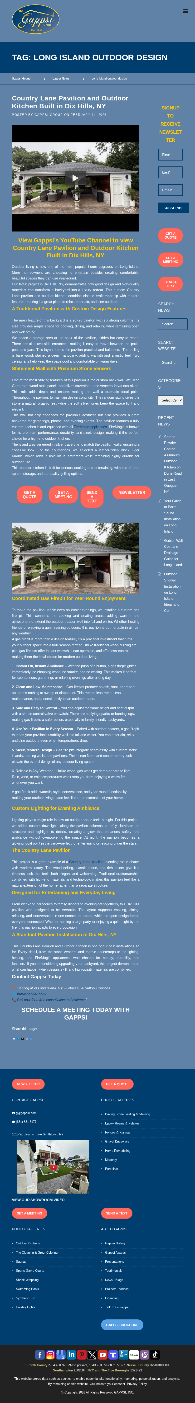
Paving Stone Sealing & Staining (127, 1114)
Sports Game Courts (30, 1270)
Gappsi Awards (115, 1252)
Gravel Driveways (117, 1141)
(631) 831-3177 (26, 1122)
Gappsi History (115, 1243)
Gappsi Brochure (122, 1325)
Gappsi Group (48, 115)
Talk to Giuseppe (116, 1307)
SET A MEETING (63, 495)
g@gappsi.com (26, 1113)
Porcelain (111, 1169)
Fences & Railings (117, 1132)
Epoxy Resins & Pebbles (122, 1123)
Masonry (111, 1160)
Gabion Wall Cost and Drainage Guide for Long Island (173, 553)
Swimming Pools (27, 1289)
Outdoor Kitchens (28, 1243)
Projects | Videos (117, 1289)
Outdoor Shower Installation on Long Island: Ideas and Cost (172, 592)
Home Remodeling (117, 1151)
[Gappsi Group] (35, 19)
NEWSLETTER (131, 493)
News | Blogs (114, 1280)
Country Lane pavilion (86, 862)
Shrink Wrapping (27, 1280)
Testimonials (113, 1270)
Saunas (21, 1261)
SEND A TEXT (92, 497)
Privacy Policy (137, 1384)
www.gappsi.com (31, 994)
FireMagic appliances (90, 427)
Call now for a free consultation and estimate (51, 1000)
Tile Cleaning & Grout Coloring (37, 1252)
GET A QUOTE (29, 495)
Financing (111, 1298)
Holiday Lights (25, 1307)
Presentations (114, 1261)
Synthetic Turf (25, 1298)
